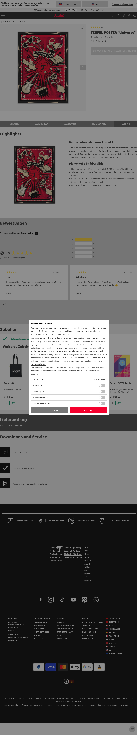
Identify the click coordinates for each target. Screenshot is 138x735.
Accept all (88, 410)
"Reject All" (56, 344)
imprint (34, 374)
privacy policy (91, 370)
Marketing (37, 391)
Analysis (36, 385)
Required (36, 379)
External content (39, 403)
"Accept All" (58, 354)
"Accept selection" (38, 364)
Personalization (39, 397)
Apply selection (50, 410)
